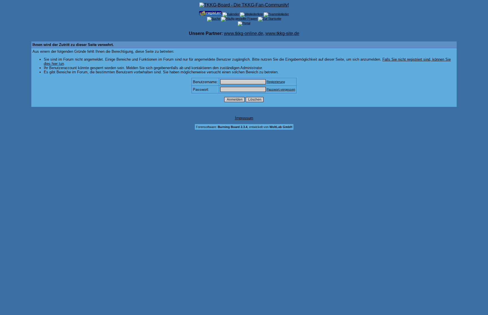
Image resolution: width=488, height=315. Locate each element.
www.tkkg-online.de (243, 33)
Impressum (244, 118)
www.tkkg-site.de (282, 33)
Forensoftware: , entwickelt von (244, 127)
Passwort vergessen (281, 89)
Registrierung (276, 81)
